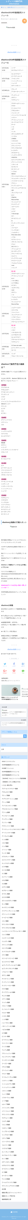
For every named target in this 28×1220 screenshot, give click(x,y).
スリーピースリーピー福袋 (10, 958)
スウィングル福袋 (7, 945)
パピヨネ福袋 (6, 1029)
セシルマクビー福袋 (8, 962)
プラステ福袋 (6, 1067)
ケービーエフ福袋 (7, 917)
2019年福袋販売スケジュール (10, 771)
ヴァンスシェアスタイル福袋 (10, 1186)
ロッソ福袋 (5, 1158)
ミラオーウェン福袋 (8, 1097)
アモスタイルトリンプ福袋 (10, 809)
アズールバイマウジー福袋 (10, 788)
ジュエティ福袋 (6, 941)
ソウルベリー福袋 (7, 972)
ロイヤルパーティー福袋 (9, 1155)
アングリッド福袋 (7, 819)
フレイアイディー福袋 (8, 1057)
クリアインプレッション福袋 (10, 911)
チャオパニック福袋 (8, 978)
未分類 (4, 1189)
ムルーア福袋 (6, 1104)
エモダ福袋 (5, 880)
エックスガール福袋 (8, 863)
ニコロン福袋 (6, 1016)
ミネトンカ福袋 (6, 1091)
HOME (15, 1212)
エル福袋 (4, 883)
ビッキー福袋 (6, 1036)
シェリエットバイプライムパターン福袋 (14, 931)
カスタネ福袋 (6, 897)
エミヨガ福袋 (6, 870)
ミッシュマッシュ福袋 (8, 1087)
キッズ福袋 (5, 904)
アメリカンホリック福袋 (9, 805)
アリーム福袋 (6, 812)
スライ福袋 (5, 955)
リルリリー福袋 (6, 1145)
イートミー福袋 (6, 849)
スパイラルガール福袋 (8, 951)
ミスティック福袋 (7, 1080)
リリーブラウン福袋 (8, 1141)
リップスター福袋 (7, 1135)
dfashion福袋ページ (14, 52)
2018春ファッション (8, 768)
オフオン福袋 (6, 894)
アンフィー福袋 (6, 822)
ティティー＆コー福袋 (8, 985)
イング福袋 (5, 846)
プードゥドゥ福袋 (7, 1070)
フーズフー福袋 (6, 1063)
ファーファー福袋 (7, 1043)
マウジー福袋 (6, 1074)
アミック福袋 (6, 802)
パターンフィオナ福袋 (8, 1026)
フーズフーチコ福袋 (8, 1060)
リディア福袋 (6, 1138)
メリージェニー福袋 (8, 1111)
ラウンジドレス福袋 (8, 1114)
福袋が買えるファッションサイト (10, 680)
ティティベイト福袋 (8, 982)
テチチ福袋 (5, 989)
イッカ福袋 (5, 839)
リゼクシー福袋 (6, 1128)
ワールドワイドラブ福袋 (9, 1182)
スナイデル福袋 (6, 948)
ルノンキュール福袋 (8, 1152)
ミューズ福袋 (6, 1094)
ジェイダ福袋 (6, 934)
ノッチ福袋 (5, 1019)
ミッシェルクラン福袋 (8, 1084)
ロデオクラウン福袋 (8, 1165)
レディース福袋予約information (14, 2)
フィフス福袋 (6, 1046)
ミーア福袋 (5, 1101)
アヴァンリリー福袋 (8, 826)
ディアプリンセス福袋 (8, 992)
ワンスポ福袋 (6, 1179)
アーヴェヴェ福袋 (7, 836)
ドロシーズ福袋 (6, 1006)
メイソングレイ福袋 (8, 1108)
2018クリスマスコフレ (8, 761)
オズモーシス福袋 (7, 890)
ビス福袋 (4, 1033)
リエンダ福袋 (6, 1124)
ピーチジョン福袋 (7, 1040)
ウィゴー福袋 (6, 853)
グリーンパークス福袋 (8, 914)
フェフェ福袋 (6, 1050)
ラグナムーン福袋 (7, 1118)
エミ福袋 (4, 873)
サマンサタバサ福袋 (8, 924)
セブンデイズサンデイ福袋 (10, 968)
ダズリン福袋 (6, 975)
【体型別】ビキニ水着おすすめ (11, 782)
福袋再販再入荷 (6, 1199)
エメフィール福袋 (7, 877)
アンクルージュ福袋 (8, 816)
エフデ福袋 (5, 866)
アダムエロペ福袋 (7, 792)
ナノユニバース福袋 (8, 1009)
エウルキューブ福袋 (8, 856)
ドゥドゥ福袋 (6, 1002)
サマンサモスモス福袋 (8, 928)
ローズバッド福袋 (7, 1175)
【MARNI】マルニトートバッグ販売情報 (14, 778)
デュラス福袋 (6, 995)
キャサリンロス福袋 (8, 907)
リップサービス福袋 (8, 1131)
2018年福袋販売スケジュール (10, 765)
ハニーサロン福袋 (7, 1023)
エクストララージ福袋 (8, 860)
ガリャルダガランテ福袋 (9, 900)
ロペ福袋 (4, 1172)
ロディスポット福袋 (8, 1162)
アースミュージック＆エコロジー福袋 (13, 829)
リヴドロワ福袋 (6, 1148)
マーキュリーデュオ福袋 (9, 1077)
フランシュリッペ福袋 (8, 1053)
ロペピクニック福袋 (8, 1169)
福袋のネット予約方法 (8, 1196)
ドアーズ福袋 (6, 999)
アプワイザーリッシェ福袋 (10, 799)
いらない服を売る (7, 785)
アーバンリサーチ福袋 (8, 832)
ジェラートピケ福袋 (8, 938)
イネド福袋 (5, 843)
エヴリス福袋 (6, 887)
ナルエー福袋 (6, 1012)
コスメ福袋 (5, 921)
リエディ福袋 (6, 1121)
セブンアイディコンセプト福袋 (11, 965)
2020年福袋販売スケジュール (10, 775)
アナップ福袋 (6, 795)
